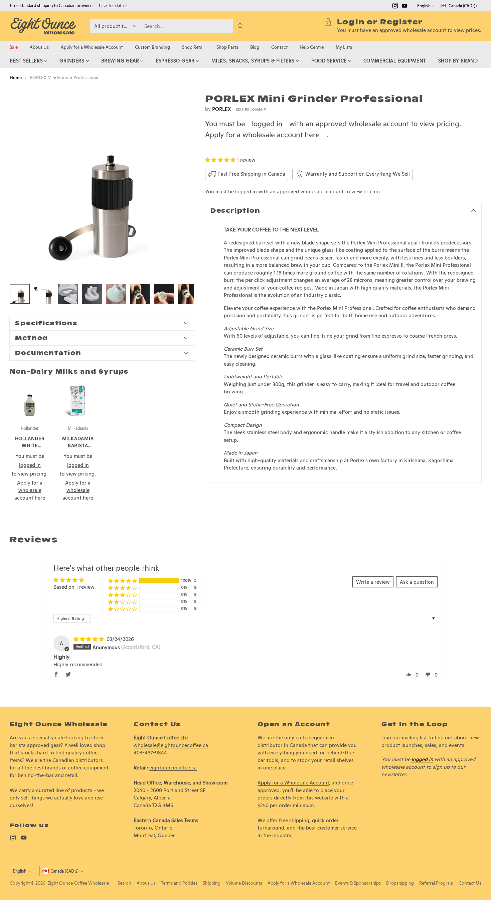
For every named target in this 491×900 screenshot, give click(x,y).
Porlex (221, 109)
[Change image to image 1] (20, 294)
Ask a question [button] (417, 582)
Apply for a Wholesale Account (293, 782)
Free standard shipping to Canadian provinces (52, 5)
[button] (221, 159)
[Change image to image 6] (140, 294)
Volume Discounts (244, 883)
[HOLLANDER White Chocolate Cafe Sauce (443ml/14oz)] (30, 400)
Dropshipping (400, 883)
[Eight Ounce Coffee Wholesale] (43, 26)
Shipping (211, 883)
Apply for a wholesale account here (262, 134)
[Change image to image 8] (188, 294)
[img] (89, 639)
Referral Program (436, 883)
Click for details (113, 5)
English (424, 6)
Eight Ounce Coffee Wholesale (78, 883)
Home (16, 77)
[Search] (240, 26)
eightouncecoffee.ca (173, 767)
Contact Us (470, 883)
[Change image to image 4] (92, 294)
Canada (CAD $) (463, 6)
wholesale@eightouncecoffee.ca (171, 745)
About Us (146, 883)
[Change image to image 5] (116, 294)
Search (124, 883)
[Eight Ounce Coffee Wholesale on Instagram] (395, 6)
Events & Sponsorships (358, 883)
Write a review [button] (373, 582)
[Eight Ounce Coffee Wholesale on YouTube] (404, 6)
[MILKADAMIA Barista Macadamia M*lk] (78, 400)
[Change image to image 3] (68, 294)
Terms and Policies (179, 883)
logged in (267, 123)
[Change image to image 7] (164, 294)
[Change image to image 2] (44, 294)
